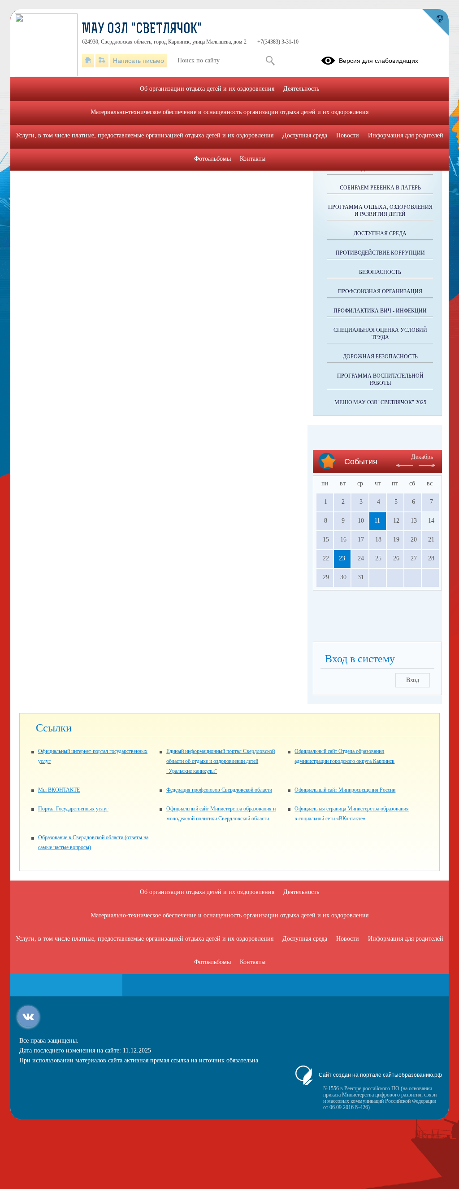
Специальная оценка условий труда (380, 333)
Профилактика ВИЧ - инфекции (380, 311)
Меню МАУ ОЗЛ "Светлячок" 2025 (380, 402)
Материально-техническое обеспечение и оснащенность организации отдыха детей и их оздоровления (229, 112)
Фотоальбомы (212, 158)
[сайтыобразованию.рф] (435, 22)
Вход (412, 680)
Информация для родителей (405, 135)
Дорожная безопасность (380, 356)
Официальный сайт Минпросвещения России (344, 790)
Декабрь (422, 457)
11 (377, 520)
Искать (270, 60)
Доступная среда (304, 135)
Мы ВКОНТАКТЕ (59, 790)
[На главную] (88, 60)
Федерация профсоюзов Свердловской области (219, 790)
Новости (347, 135)
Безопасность (380, 272)
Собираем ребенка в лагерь (380, 188)
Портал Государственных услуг (73, 809)
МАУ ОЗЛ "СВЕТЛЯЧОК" (142, 30)
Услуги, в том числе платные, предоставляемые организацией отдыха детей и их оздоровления (144, 135)
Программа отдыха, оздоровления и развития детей (380, 210)
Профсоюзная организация (380, 291)
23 (342, 558)
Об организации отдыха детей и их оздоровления (207, 88)
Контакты (252, 158)
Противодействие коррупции (380, 253)
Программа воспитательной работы (380, 379)
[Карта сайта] (101, 60)
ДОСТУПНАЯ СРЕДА (380, 233)
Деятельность (301, 88)
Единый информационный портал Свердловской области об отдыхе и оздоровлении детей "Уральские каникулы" (220, 761)
